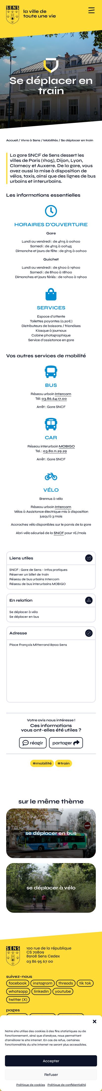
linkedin (41, 991)
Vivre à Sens (30, 140)
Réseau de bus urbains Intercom (34, 579)
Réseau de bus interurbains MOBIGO (37, 584)
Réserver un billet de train (29, 575)
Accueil (12, 140)
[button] (94, 1021)
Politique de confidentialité (67, 1085)
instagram (42, 983)
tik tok (85, 983)
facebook (18, 983)
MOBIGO (67, 446)
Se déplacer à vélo (23, 612)
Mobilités (50, 140)
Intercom (63, 394)
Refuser (51, 1074)
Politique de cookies (30, 1085)
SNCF (59, 533)
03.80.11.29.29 (55, 451)
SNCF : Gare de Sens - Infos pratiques (38, 570)
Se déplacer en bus (24, 617)
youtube (63, 991)
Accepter (51, 1061)
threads (65, 983)
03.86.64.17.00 (54, 399)
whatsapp (18, 991)
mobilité (43, 763)
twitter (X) (18, 999)
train (65, 763)
